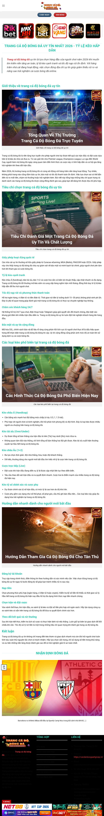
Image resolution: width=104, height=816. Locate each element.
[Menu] (3, 6)
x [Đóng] (6, 802)
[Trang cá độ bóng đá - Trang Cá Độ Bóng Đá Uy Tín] (52, 5)
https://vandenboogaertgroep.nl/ (88, 757)
